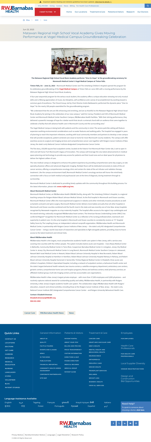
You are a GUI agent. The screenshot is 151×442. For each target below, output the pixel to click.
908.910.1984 (35, 301)
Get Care (9, 350)
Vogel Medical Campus (68, 89)
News (66, 6)
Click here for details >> (103, 2)
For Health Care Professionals (87, 6)
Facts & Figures (46, 346)
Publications (45, 361)
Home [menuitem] (69, 12)
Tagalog (36, 402)
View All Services (96, 385)
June (45, 20)
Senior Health (95, 367)
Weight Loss (94, 378)
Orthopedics (94, 359)
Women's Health (96, 382)
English (8, 402)
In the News (45, 357)
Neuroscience (95, 356)
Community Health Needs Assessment (50, 369)
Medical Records (72, 364)
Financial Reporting (49, 364)
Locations (10, 343)
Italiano (107, 402)
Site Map (43, 378)
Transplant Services (98, 370)
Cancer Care (30, 312)
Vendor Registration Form (132, 369)
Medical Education (10, 363)
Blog (28, 20)
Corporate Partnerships (50, 374)
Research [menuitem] (131, 12)
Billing (72, 6)
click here (140, 410)
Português (59, 406)
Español (91, 406)
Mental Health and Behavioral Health (97, 351)
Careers (59, 6)
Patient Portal (71, 338)
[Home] (17, 10)
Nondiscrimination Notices (35, 435)
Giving (52, 6)
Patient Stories (12, 387)
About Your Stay (71, 342)
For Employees (127, 338)
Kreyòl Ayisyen (82, 402)
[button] (148, 6)
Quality (43, 342)
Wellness (93, 374)
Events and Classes (48, 349)
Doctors (9, 346)
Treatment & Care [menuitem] (97, 12)
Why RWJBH (43, 6)
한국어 (7, 406)
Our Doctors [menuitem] (142, 12)
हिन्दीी (92, 402)
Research (9, 358)
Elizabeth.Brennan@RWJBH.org (43, 298)
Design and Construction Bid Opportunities (130, 378)
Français (51, 402)
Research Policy (78, 435)
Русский (74, 406)
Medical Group (71, 368)
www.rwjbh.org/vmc (65, 186)
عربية (21, 402)
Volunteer (10, 380)
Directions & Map (72, 357)
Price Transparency (73, 349)
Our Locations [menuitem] (81, 12)
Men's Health (94, 346)
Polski (40, 406)
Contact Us (10, 339)
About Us (44, 338)
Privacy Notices (17, 435)
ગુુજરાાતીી (65, 402)
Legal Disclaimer (63, 435)
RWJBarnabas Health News (52, 312)
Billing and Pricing (73, 346)
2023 (36, 20)
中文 (23, 406)
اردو (105, 406)
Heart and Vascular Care (100, 342)
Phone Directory (72, 361)
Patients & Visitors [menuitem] (116, 12)
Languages (10, 372)
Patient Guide (70, 372)
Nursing (9, 368)
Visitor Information (73, 353)
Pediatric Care (95, 363)
